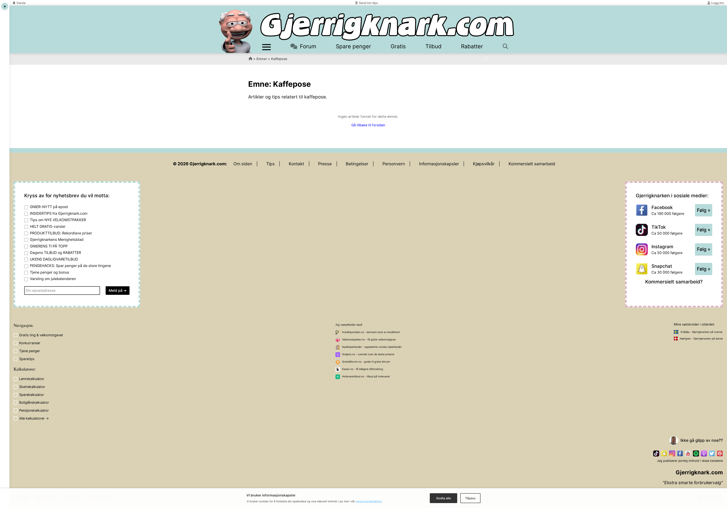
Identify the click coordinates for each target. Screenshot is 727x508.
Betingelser (357, 163)
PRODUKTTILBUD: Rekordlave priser (61, 233)
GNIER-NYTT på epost (49, 206)
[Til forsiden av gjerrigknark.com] (236, 31)
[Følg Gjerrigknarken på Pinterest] (720, 453)
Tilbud (433, 46)
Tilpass (470, 498)
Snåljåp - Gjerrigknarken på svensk (701, 331)
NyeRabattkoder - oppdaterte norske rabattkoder (372, 346)
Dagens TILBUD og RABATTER (55, 252)
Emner (262, 59)
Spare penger (353, 46)
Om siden (242, 163)
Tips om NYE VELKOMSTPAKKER (58, 220)
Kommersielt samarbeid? (674, 282)
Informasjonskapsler (439, 163)
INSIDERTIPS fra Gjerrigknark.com (58, 213)
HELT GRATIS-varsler (48, 226)
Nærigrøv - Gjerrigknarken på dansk (701, 338)
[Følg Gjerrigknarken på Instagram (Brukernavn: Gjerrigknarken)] (672, 453)
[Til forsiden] (387, 26)
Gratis (398, 46)
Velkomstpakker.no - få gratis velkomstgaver (369, 339)
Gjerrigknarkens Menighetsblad (56, 239)
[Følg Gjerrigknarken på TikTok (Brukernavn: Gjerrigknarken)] (656, 453)
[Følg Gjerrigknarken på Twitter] (712, 453)
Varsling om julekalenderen (53, 278)
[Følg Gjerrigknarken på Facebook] (680, 453)
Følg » (703, 210)
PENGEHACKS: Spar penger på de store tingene (70, 265)
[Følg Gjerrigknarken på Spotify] (696, 453)
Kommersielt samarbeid (532, 163)
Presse (325, 163)
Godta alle (443, 498)
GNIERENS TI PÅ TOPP (49, 246)
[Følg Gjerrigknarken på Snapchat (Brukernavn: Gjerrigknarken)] (664, 453)
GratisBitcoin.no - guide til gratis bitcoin (366, 361)
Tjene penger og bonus (49, 272)
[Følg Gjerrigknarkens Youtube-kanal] (688, 453)
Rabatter (472, 46)
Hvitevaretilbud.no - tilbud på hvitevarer (366, 376)
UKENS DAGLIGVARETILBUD (54, 259)
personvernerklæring (369, 501)
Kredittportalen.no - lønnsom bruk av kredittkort (371, 332)
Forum (308, 46)
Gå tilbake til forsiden (368, 125)
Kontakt (296, 163)
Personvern (393, 163)
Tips (270, 163)
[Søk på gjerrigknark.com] (507, 46)
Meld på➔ (117, 290)
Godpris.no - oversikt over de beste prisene (368, 354)
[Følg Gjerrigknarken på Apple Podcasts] (704, 453)
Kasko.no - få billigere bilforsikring (362, 369)
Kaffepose (279, 59)
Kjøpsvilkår (484, 163)
